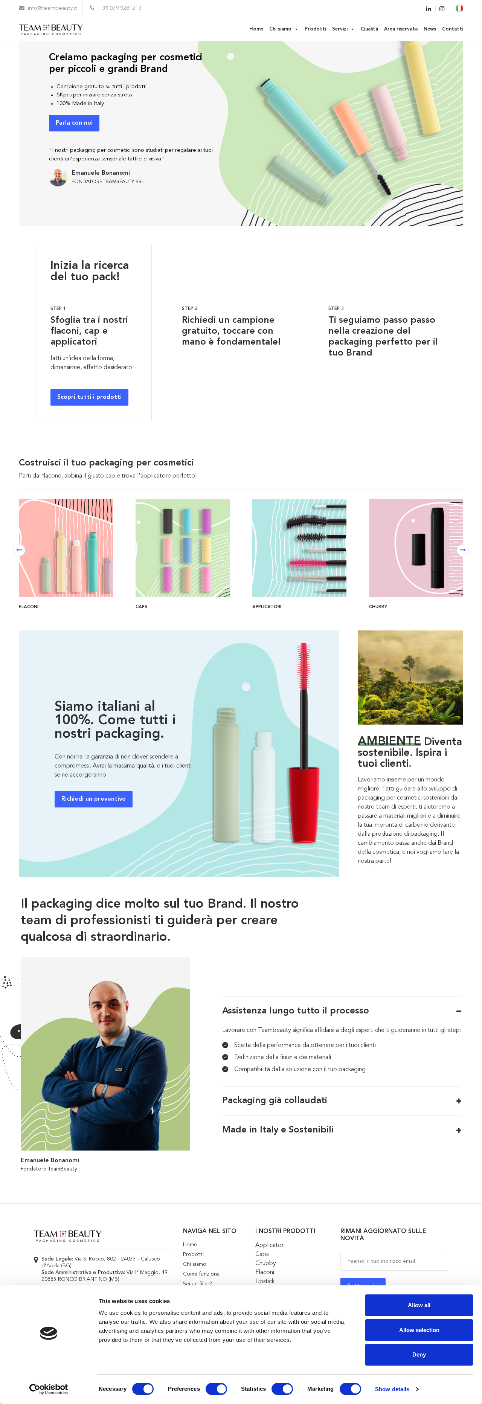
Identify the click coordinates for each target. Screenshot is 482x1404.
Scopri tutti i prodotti (89, 397)
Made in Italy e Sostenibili (278, 1130)
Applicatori (270, 1245)
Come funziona (201, 1274)
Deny (419, 1354)
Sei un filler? (197, 1283)
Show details (392, 1389)
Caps (261, 1254)
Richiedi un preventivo (93, 799)
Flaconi (264, 1273)
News (430, 29)
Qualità (369, 29)
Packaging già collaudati (274, 1100)
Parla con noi (74, 123)
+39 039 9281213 (118, 8)
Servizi (340, 29)
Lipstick (265, 1282)
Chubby (265, 1264)
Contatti (452, 29)
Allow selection (419, 1330)
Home (256, 29)
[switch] (216, 1389)
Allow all (419, 1305)
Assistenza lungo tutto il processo (295, 1011)
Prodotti (315, 29)
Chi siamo (280, 29)
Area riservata (401, 29)
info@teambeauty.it (51, 8)
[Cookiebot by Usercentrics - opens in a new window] (49, 1389)
